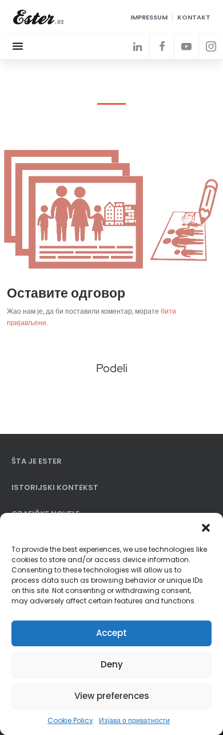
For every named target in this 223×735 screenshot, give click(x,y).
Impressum (149, 17)
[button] (206, 527)
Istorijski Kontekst (54, 487)
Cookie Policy (70, 720)
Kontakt (193, 17)
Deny (112, 664)
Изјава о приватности (134, 720)
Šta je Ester (36, 461)
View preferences (111, 696)
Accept (111, 633)
